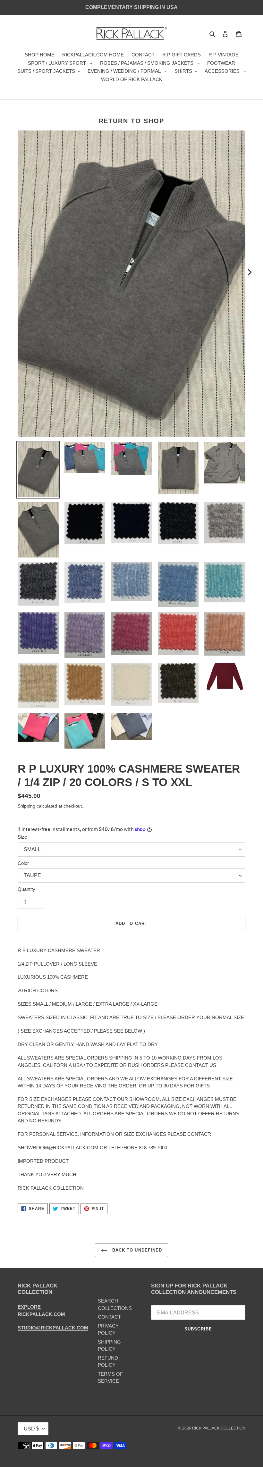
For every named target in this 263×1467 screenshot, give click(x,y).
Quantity (26, 889)
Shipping (26, 806)
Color (23, 863)
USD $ (31, 1428)
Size (22, 837)
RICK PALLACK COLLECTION (218, 1428)
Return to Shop (132, 120)
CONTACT (109, 1317)
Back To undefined (136, 1250)
